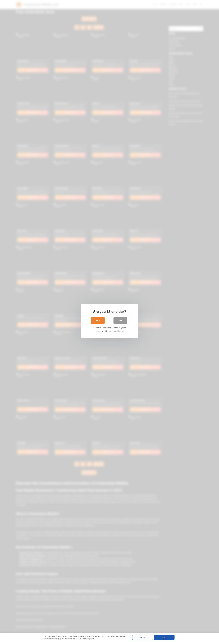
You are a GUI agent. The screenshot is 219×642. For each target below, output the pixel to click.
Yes (98, 320)
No (120, 320)
